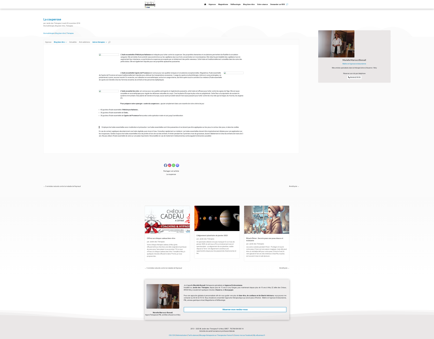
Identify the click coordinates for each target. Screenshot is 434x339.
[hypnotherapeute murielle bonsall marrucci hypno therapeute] (162, 308)
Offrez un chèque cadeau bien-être (161, 238)
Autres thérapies (98, 42)
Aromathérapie (48, 26)
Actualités (73, 42)
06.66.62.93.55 (355, 77)
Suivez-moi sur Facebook (243, 335)
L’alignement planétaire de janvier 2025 (212, 235)
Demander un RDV (277, 4)
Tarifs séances (193, 335)
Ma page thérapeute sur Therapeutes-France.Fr (216, 335)
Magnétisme (223, 4)
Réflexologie (236, 4)
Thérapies (69, 26)
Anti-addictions (84, 42)
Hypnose (212, 4)
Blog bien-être (249, 4)
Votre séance (262, 4)
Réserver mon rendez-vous (235, 309)
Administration (181, 335)
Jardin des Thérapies (53, 23)
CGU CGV (172, 335)
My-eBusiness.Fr (259, 335)
